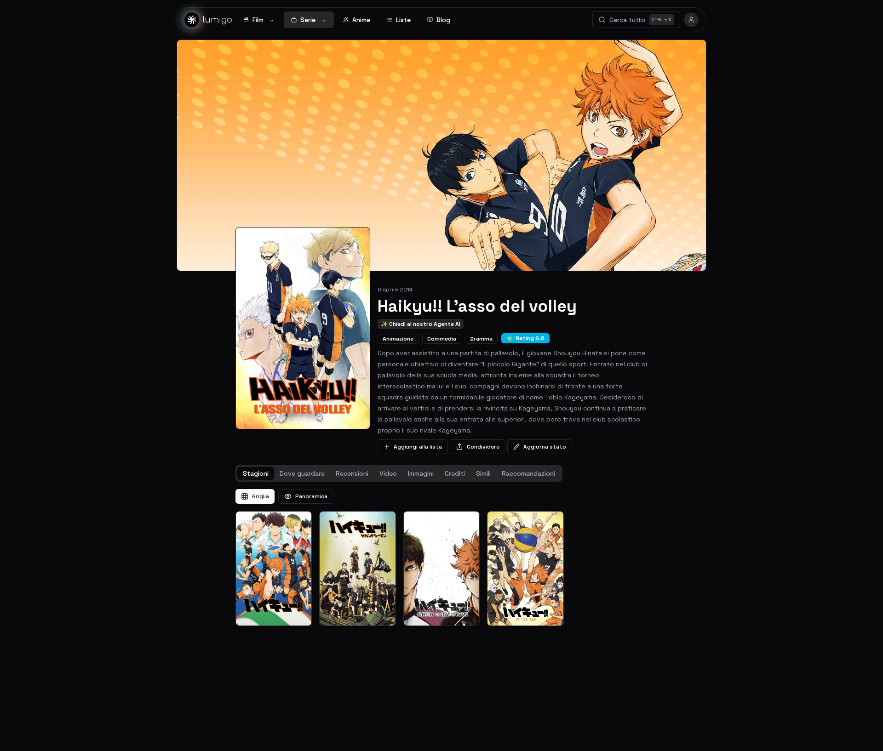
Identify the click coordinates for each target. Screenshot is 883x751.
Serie (307, 20)
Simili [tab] (483, 473)
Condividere (483, 446)
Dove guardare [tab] (302, 473)
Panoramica (311, 496)
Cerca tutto (640, 20)
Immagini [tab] (421, 473)
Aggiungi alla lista (418, 446)
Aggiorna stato (544, 446)
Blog (443, 20)
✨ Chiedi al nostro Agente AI (420, 324)
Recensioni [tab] (352, 473)
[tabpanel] (441, 557)
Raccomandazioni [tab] (528, 473)
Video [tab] (388, 473)
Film (258, 20)
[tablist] (398, 473)
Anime (361, 20)
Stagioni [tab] (256, 473)
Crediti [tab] (455, 473)
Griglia (260, 496)
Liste (403, 20)
